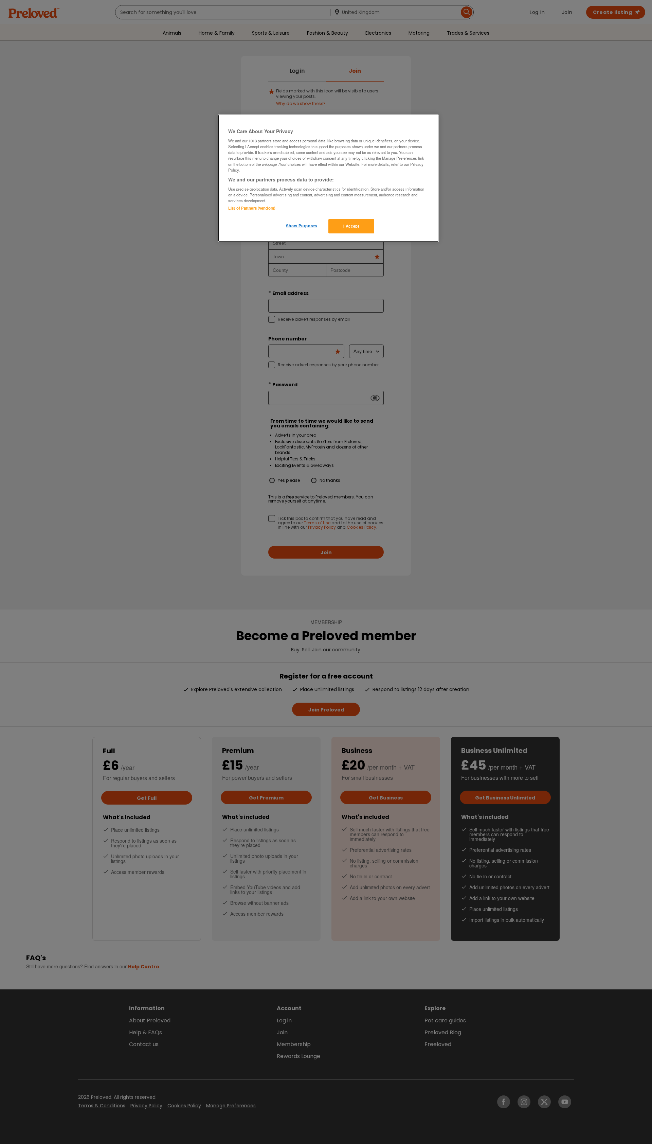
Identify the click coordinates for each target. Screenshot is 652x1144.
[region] (328, 178)
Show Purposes (301, 225)
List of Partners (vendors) (251, 208)
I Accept (351, 226)
